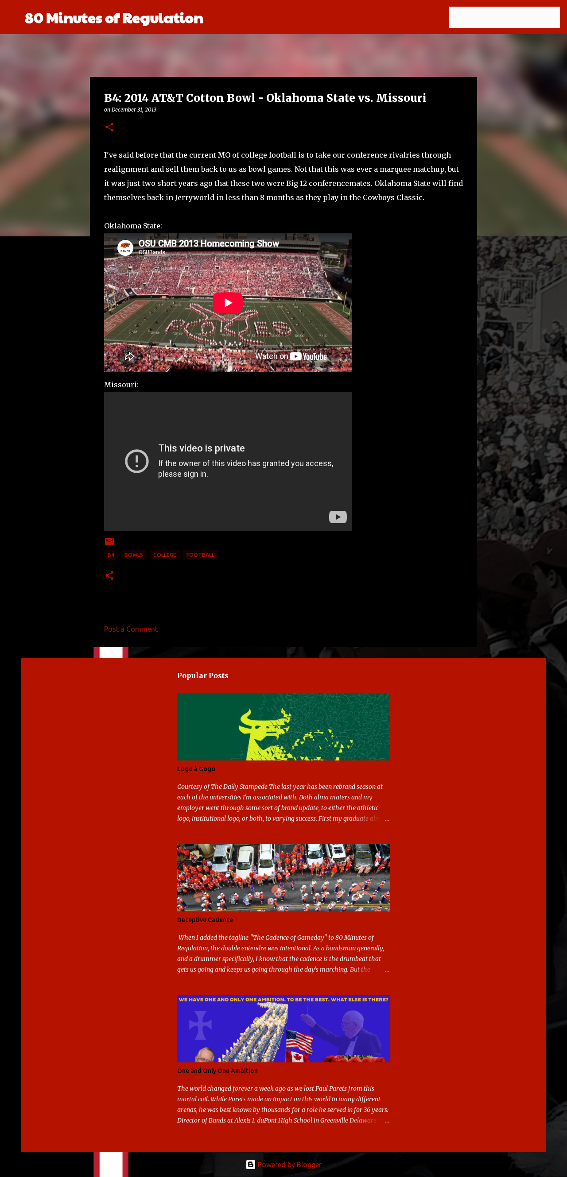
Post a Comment (131, 629)
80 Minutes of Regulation (114, 17)
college (164, 555)
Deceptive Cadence (205, 919)
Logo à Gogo (196, 768)
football (200, 555)
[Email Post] (109, 545)
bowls (133, 555)
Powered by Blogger (289, 1165)
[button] (109, 128)
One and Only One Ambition (217, 1070)
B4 (111, 555)
